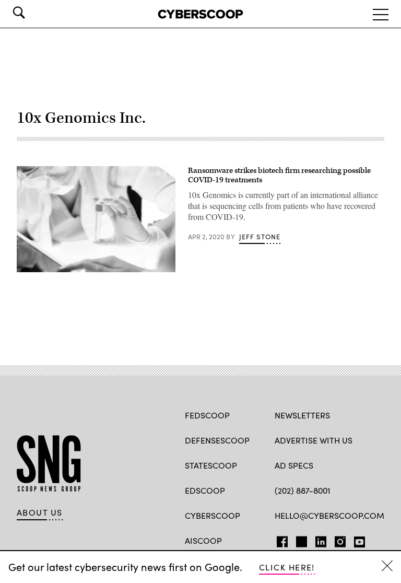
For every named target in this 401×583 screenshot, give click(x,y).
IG (337, 539)
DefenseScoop (217, 440)
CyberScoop (212, 515)
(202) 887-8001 (303, 490)
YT (357, 539)
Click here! (287, 567)
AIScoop (203, 540)
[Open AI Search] (33, 12)
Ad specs (294, 465)
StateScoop (211, 465)
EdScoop (205, 490)
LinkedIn (320, 539)
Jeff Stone (260, 236)
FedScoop (207, 415)
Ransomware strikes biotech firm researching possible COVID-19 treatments (279, 175)
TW (300, 539)
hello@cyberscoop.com (329, 515)
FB (280, 539)
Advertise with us (313, 440)
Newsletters (302, 415)
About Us (40, 512)
